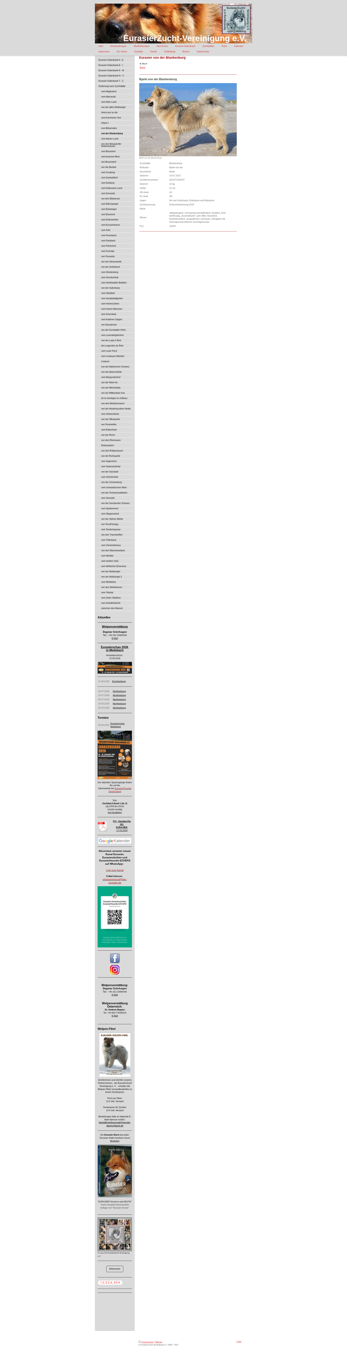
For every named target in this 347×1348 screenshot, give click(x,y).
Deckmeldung (119, 681)
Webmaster (114, 1269)
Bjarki (142, 67)
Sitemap (158, 1342)
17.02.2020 (122, 830)
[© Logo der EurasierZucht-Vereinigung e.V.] (115, 1234)
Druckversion (147, 1342)
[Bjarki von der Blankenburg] (188, 119)
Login (239, 1341)
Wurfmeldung (119, 691)
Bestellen (114, 1141)
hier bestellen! (115, 812)
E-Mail (115, 638)
